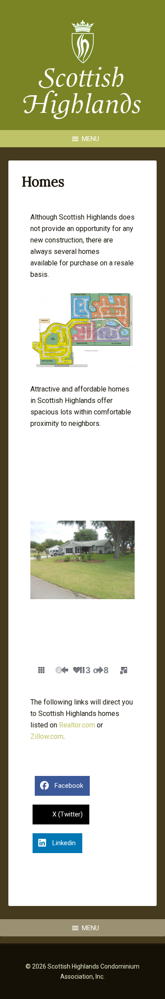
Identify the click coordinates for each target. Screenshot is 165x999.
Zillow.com (46, 736)
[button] (41, 670)
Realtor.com (77, 725)
